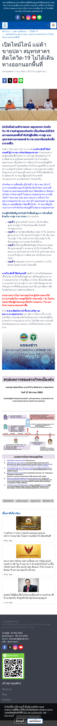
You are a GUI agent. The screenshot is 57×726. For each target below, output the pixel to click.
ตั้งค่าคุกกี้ (20, 721)
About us (7, 689)
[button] (47, 25)
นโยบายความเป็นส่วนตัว (32, 712)
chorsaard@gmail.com (19, 639)
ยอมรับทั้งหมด (35, 721)
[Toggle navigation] (53, 25)
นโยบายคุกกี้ (9, 715)
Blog (4, 694)
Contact (6, 699)
